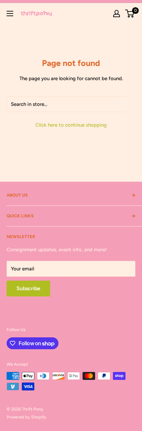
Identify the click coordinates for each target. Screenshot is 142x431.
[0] (130, 13)
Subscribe (28, 288)
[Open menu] (10, 13)
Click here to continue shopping (71, 125)
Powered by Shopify (26, 417)
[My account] (116, 13)
